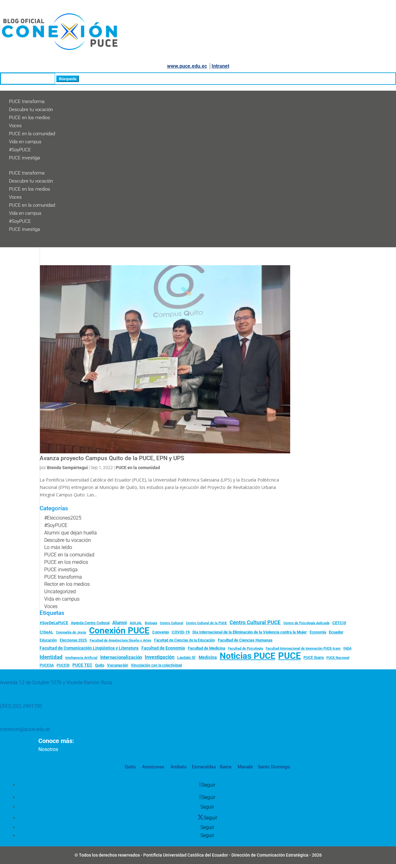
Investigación (159, 657)
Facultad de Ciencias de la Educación (184, 640)
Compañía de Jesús (71, 632)
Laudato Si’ (186, 657)
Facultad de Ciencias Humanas (245, 640)
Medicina (208, 657)
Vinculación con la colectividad (156, 665)
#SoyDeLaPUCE (54, 622)
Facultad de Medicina (206, 648)
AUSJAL (136, 623)
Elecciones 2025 (73, 640)
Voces (15, 125)
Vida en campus (25, 142)
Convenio (160, 632)
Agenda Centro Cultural (90, 623)
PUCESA (47, 665)
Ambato (178, 767)
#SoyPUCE (20, 150)
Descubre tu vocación (31, 109)
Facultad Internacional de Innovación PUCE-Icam (303, 648)
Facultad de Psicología (245, 648)
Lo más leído (58, 547)
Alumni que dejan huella (70, 533)
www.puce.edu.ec (187, 66)
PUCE (289, 656)
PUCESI (63, 665)
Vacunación (117, 665)
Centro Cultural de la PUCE (206, 623)
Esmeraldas (204, 767)
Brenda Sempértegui (67, 467)
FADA (347, 648)
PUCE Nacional (337, 658)
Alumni (119, 622)
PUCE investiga (24, 158)
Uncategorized (60, 591)
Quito (99, 665)
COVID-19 (181, 632)
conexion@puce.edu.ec (25, 729)
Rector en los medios (67, 584)
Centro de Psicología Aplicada (306, 623)
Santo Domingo (274, 767)
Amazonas (152, 767)
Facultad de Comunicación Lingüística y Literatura (89, 648)
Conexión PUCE (119, 630)
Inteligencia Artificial (81, 658)
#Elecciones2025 (62, 518)
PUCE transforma (27, 101)
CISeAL (46, 631)
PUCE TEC (82, 665)
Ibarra (224, 767)
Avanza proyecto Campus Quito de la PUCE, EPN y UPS (112, 458)
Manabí (244, 767)
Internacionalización (121, 657)
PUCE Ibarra (313, 657)
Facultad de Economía (163, 648)
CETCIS (339, 622)
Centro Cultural (171, 623)
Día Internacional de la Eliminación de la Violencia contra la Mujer (249, 632)
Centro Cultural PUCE (255, 622)
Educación (48, 640)
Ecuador (336, 632)
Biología (151, 623)
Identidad (51, 657)
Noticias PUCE (247, 656)
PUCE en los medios (29, 117)
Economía (318, 632)
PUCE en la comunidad (32, 133)
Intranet (220, 66)
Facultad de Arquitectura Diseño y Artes (120, 640)
